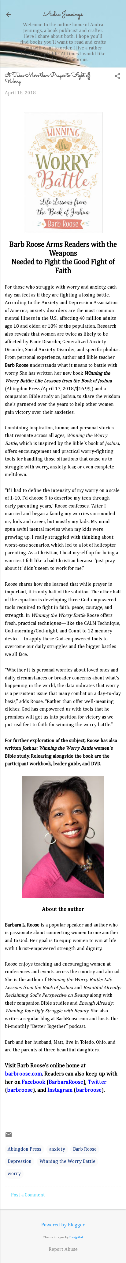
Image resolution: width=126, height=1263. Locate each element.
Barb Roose (85, 1149)
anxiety (57, 1149)
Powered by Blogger (63, 1225)
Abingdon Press (24, 1149)
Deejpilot (76, 1237)
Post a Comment (28, 1195)
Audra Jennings (63, 14)
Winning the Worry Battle (67, 1161)
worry (14, 1173)
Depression (19, 1161)
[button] (117, 76)
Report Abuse (63, 1249)
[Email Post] (8, 1137)
